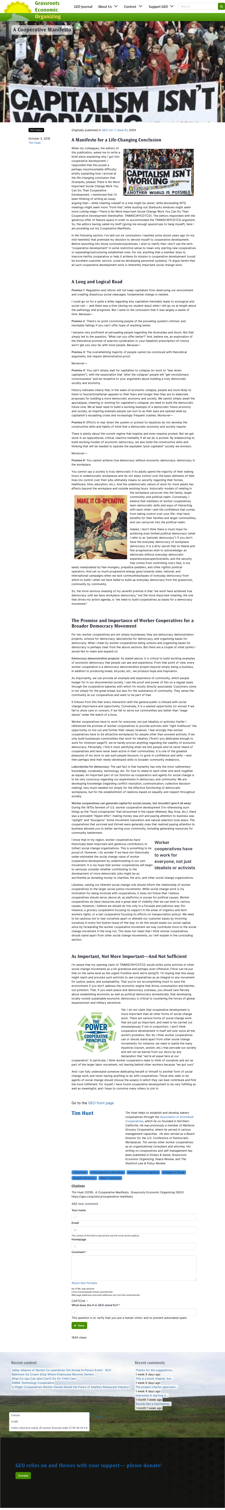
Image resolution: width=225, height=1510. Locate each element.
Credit (14, 1421)
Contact (15, 1415)
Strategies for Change (173, 1172)
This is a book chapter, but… (154, 1378)
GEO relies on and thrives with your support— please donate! (88, 1466)
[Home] (17, 11)
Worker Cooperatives (110, 1178)
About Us (105, 7)
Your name (79, 1210)
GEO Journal (83, 7)
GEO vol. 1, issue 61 (114, 130)
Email (75, 1223)
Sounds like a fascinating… (153, 1404)
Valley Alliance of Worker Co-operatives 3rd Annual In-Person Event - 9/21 (61, 1370)
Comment (78, 1252)
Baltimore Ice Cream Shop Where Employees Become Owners (53, 1374)
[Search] (221, 6)
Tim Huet (34, 142)
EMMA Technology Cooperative (33, 1383)
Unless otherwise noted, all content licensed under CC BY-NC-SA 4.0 (49, 1428)
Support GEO (158, 7)
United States (79, 1172)
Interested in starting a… (152, 1395)
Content (130, 7)
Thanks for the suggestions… (155, 1370)
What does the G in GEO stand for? (95, 1305)
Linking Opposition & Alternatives (107, 1172)
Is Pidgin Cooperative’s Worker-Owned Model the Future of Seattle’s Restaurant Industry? (71, 1387)
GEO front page (101, 1103)
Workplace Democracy (84, 1178)
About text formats (84, 1283)
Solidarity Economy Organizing (143, 1172)
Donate (23, 1475)
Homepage (79, 1239)
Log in (99, 1416)
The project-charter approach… (157, 1387)
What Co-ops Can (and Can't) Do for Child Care (44, 1378)
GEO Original (36, 130)
